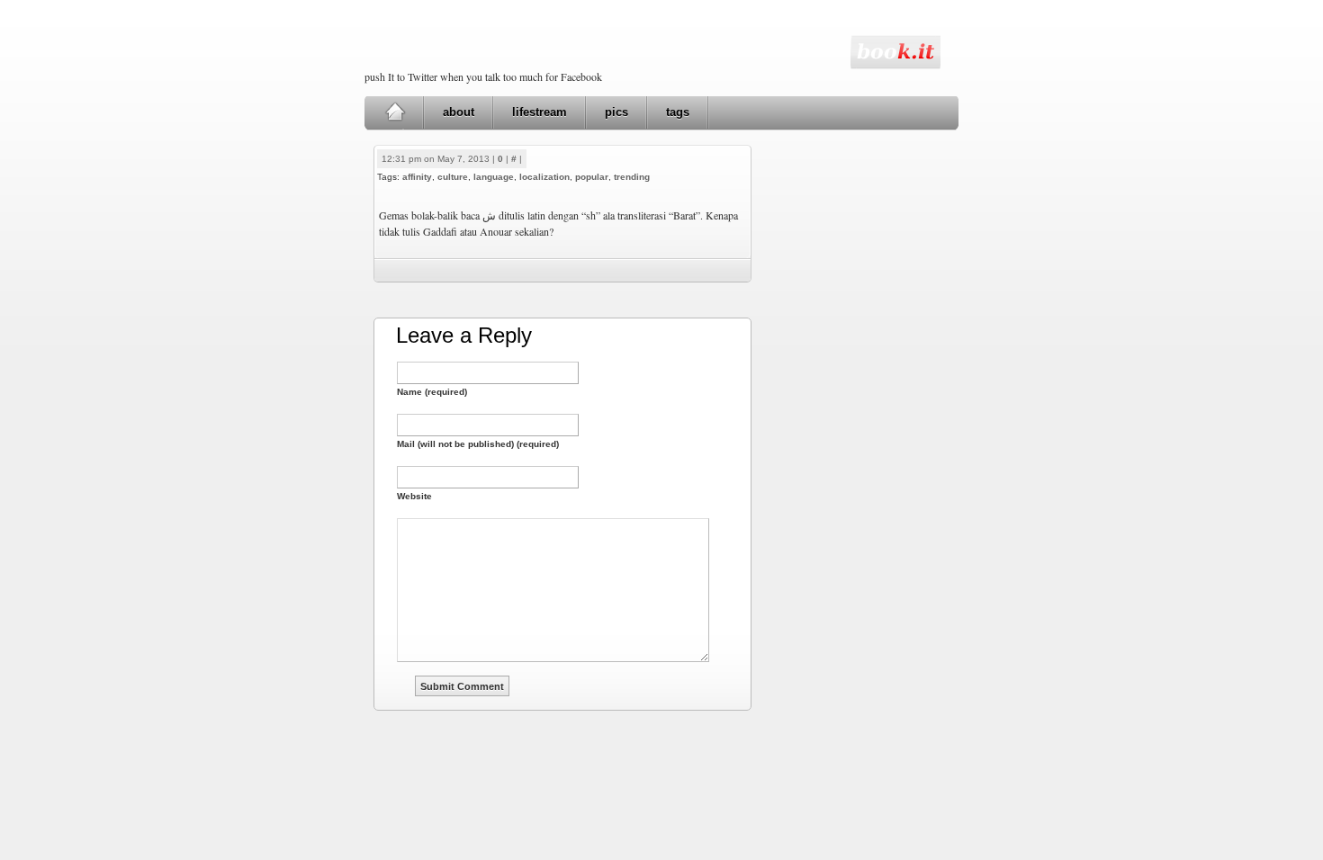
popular (591, 177)
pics (616, 112)
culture (452, 177)
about (458, 112)
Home (394, 112)
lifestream (539, 112)
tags (677, 112)
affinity (417, 177)
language (493, 177)
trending (632, 177)
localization (544, 177)
